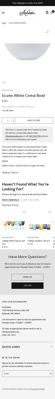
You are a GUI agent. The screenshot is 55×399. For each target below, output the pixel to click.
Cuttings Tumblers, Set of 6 (39, 241)
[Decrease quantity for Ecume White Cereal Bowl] (4, 120)
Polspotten (7, 237)
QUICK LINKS (11, 346)
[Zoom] (47, 31)
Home (4, 23)
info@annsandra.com (14, 136)
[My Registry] (47, 12)
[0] (51, 12)
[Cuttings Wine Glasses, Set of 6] (14, 222)
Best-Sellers (31, 199)
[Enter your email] (50, 373)
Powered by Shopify (38, 389)
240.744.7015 (35, 136)
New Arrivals (10, 199)
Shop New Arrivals (10, 205)
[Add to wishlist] (4, 83)
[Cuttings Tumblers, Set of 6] (40, 222)
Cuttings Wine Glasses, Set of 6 (13, 242)
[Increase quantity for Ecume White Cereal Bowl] (11, 120)
